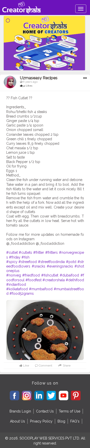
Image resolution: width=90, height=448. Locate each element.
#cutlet (12, 252)
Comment (45, 365)
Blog (61, 421)
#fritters (51, 252)
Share (66, 365)
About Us (17, 421)
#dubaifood (69, 275)
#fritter (38, 252)
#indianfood (16, 284)
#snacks (38, 266)
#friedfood (31, 275)
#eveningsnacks (60, 266)
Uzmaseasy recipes (39, 78)
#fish (26, 257)
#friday (14, 257)
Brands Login (20, 411)
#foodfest (34, 280)
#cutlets (25, 252)
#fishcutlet (49, 275)
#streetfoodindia (51, 262)
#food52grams (22, 294)
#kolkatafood (17, 289)
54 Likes (27, 85)
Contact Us (45, 411)
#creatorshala (53, 280)
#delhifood (75, 280)
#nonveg (13, 275)
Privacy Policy (41, 421)
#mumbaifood (40, 289)
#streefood (27, 262)
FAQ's (75, 421)
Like (25, 365)
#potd (71, 262)
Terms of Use (69, 411)
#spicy (12, 262)
